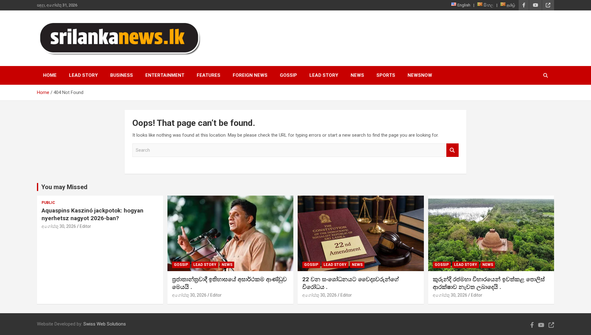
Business (121, 75)
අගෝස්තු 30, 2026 (59, 226)
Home (50, 75)
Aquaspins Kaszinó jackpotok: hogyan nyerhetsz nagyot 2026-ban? (92, 214)
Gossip (288, 75)
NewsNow (420, 75)
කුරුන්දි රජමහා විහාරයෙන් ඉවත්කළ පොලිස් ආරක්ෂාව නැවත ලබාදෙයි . (489, 283)
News (357, 75)
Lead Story (83, 75)
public (48, 203)
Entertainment (164, 75)
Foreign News (250, 75)
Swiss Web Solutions (104, 324)
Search (452, 150)
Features (208, 75)
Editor (85, 226)
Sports (385, 75)
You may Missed (64, 187)
